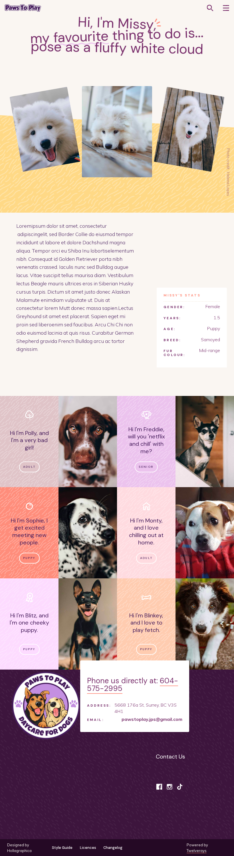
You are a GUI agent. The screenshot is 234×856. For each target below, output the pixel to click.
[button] (226, 8)
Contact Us (170, 756)
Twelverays (197, 850)
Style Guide (62, 847)
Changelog (112, 847)
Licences (88, 847)
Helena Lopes (228, 184)
